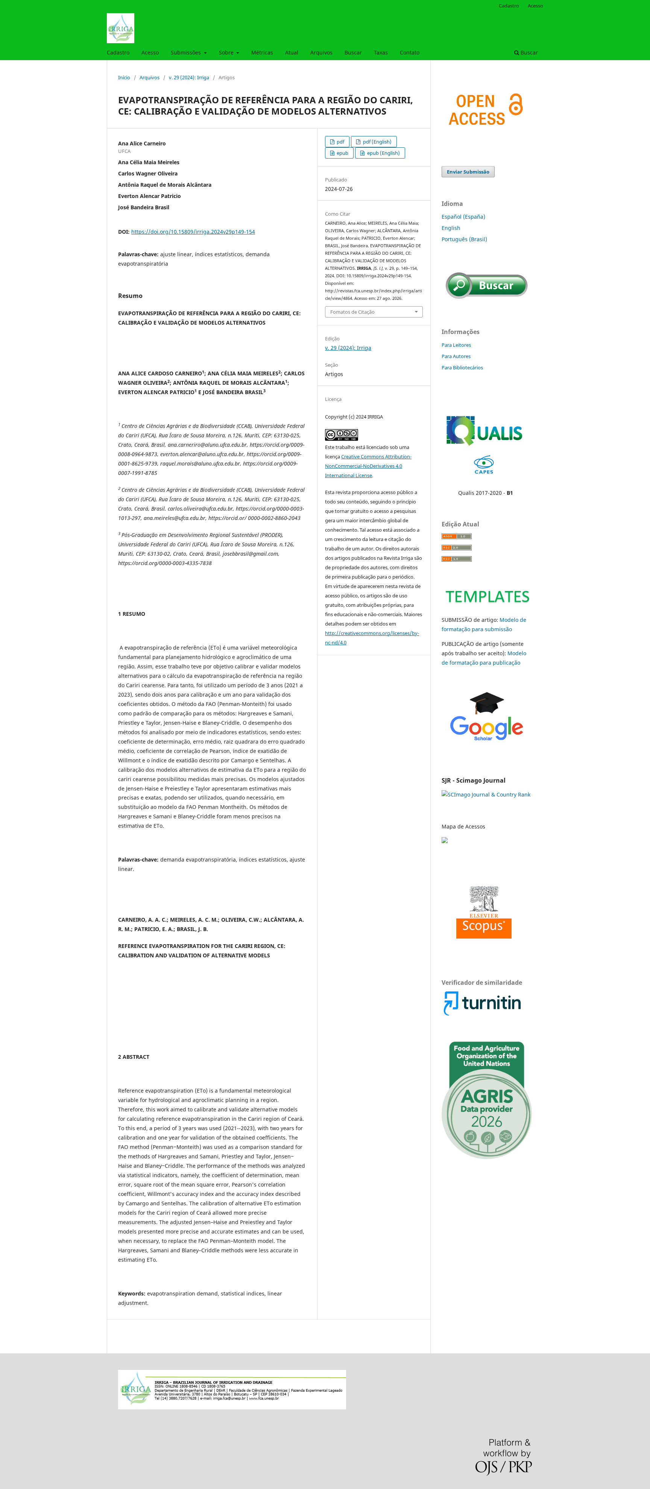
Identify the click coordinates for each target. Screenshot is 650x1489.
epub (342, 153)
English (451, 227)
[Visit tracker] (445, 841)
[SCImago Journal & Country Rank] (486, 794)
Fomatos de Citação (352, 311)
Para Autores (456, 356)
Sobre (227, 52)
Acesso (150, 52)
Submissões (186, 52)
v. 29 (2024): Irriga (189, 77)
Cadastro (118, 52)
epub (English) (383, 153)
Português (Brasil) (464, 239)
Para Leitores (456, 345)
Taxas (381, 52)
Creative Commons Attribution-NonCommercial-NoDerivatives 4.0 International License (368, 466)
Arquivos (321, 52)
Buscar (353, 52)
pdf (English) (377, 141)
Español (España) (463, 216)
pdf (340, 141)
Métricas (262, 52)
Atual (291, 52)
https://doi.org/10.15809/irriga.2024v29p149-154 (193, 231)
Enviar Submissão (468, 171)
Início (124, 77)
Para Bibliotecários (462, 367)
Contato (409, 52)
